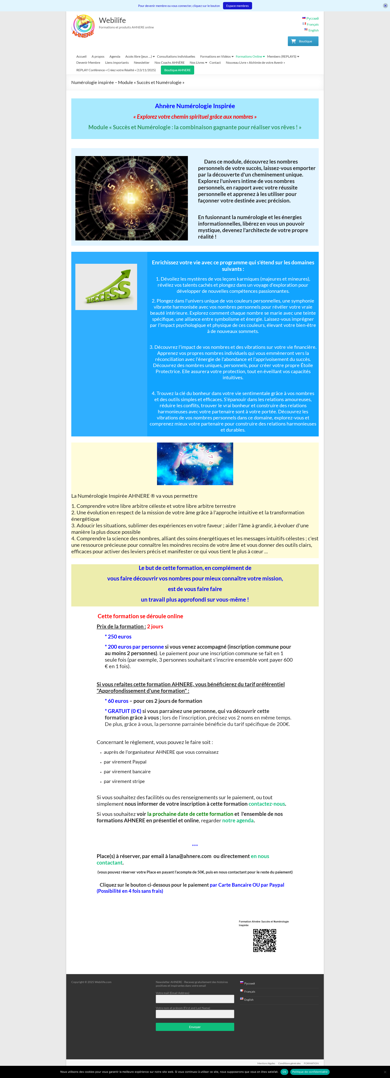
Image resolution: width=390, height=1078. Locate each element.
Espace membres (237, 6)
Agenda (114, 56)
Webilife (112, 20)
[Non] (385, 1072)
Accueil (81, 56)
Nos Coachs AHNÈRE (170, 62)
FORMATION (311, 1063)
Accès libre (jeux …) (138, 56)
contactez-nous (267, 803)
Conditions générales (289, 1063)
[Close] (385, 5)
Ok (284, 1071)
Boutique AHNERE (177, 70)
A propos (98, 56)
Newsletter (142, 62)
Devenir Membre (88, 62)
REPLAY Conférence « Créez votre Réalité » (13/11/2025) (116, 70)
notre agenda (238, 820)
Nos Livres (197, 62)
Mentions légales (266, 1063)
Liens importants (117, 62)
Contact (215, 62)
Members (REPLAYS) (281, 56)
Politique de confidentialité (310, 1071)
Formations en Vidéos (215, 56)
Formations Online (249, 56)
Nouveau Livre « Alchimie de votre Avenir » (255, 62)
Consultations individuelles (176, 56)
